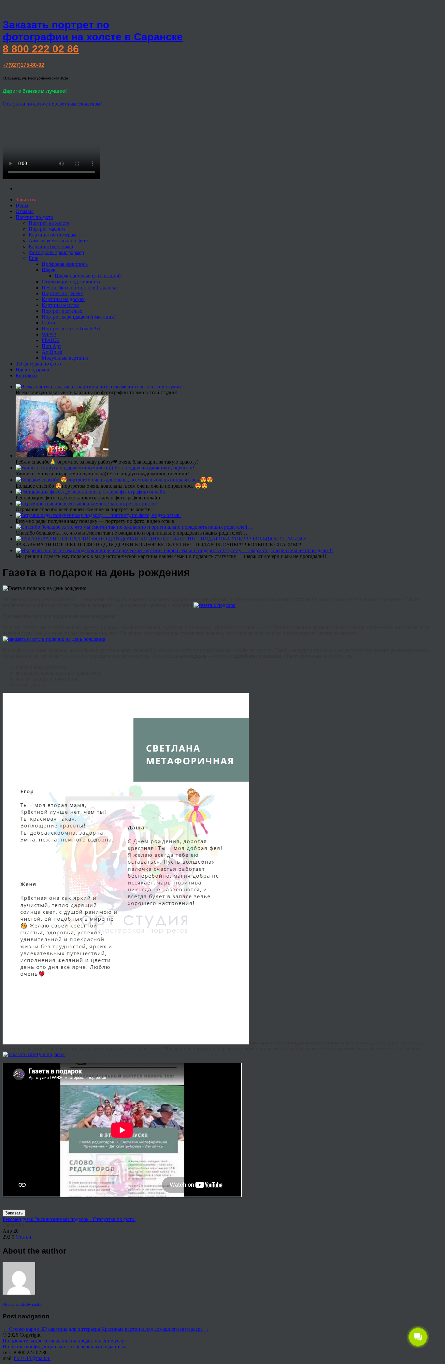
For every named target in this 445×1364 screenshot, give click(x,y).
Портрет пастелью (62, 311)
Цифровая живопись (65, 264)
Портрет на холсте (49, 223)
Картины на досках (63, 299)
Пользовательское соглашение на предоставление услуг (65, 1340)
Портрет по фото (34, 217)
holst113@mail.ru (32, 1358)
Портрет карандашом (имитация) (78, 317)
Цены (22, 205)
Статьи (23, 1237)
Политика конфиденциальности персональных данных (64, 1346)
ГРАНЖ (50, 340)
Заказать (14, 1213)
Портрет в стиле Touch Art (71, 328)
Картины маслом (60, 305)
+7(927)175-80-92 (23, 65)
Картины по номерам (52, 234)
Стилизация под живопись (71, 281)
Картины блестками (51, 246)
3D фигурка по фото (38, 363)
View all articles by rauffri (22, 1304)
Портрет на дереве (62, 293)
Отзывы (25, 211)
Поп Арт (51, 346)
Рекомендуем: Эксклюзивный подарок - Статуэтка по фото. (69, 1219)
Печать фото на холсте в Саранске (80, 287)
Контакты (26, 375)
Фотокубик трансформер (56, 252)
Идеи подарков (32, 369)
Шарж (48, 270)
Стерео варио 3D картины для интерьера (51, 1329)
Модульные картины (65, 358)
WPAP (49, 334)
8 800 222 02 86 (41, 49)
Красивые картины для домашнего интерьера (155, 1329)
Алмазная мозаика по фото (58, 240)
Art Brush (52, 352)
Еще (33, 258)
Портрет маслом (47, 229)
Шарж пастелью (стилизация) (88, 276)
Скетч (48, 322)
